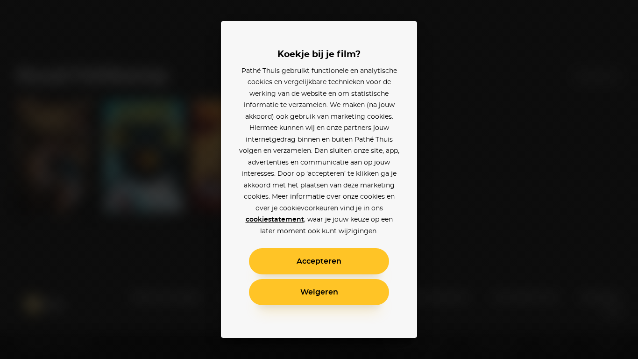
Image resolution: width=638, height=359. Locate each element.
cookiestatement (275, 219)
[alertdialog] (319, 179)
